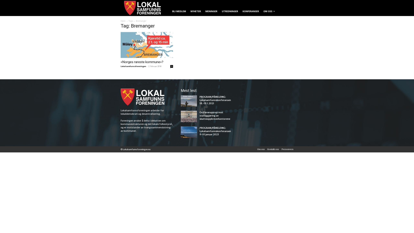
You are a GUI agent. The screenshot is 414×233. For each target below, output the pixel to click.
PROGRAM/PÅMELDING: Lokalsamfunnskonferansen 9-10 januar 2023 (215, 131)
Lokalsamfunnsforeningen (133, 66)
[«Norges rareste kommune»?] (147, 45)
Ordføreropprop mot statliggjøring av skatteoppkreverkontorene (215, 115)
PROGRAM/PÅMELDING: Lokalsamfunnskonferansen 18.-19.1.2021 (215, 100)
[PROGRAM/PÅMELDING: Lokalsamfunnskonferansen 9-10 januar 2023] (189, 132)
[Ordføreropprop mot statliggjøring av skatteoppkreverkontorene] (189, 116)
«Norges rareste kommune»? (142, 62)
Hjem (123, 21)
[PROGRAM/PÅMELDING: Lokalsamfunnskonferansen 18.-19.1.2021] (189, 101)
